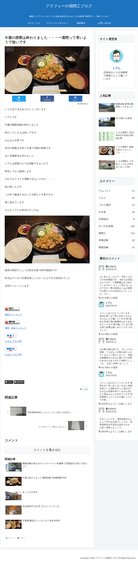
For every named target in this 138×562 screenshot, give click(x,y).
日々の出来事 (116, 226)
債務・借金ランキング (15, 328)
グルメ (10, 382)
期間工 (116, 233)
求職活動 (116, 240)
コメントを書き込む (47, 450)
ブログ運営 (116, 205)
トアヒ (117, 67)
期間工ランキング (13, 314)
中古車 (116, 212)
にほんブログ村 (13, 341)
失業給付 (116, 219)
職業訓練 (20, 382)
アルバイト (116, 191)
